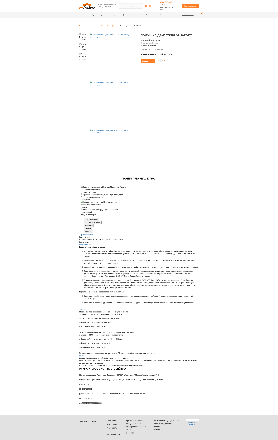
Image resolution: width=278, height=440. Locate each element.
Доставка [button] (83, 309)
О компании (150, 15)
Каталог (85, 15)
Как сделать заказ (133, 424)
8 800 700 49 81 (167, 3)
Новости (156, 427)
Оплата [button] (82, 356)
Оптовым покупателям (162, 424)
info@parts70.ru (113, 434)
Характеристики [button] (86, 235)
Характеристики (91, 219)
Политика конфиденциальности (166, 421)
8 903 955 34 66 (113, 428)
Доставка (126, 15)
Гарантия (137, 15)
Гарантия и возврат (92, 222)
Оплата (115, 15)
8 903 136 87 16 (167, 8)
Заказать (146, 61)
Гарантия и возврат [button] (87, 245)
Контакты (163, 15)
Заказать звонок (190, 6)
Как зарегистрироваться (136, 427)
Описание (88, 232)
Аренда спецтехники (100, 15)
